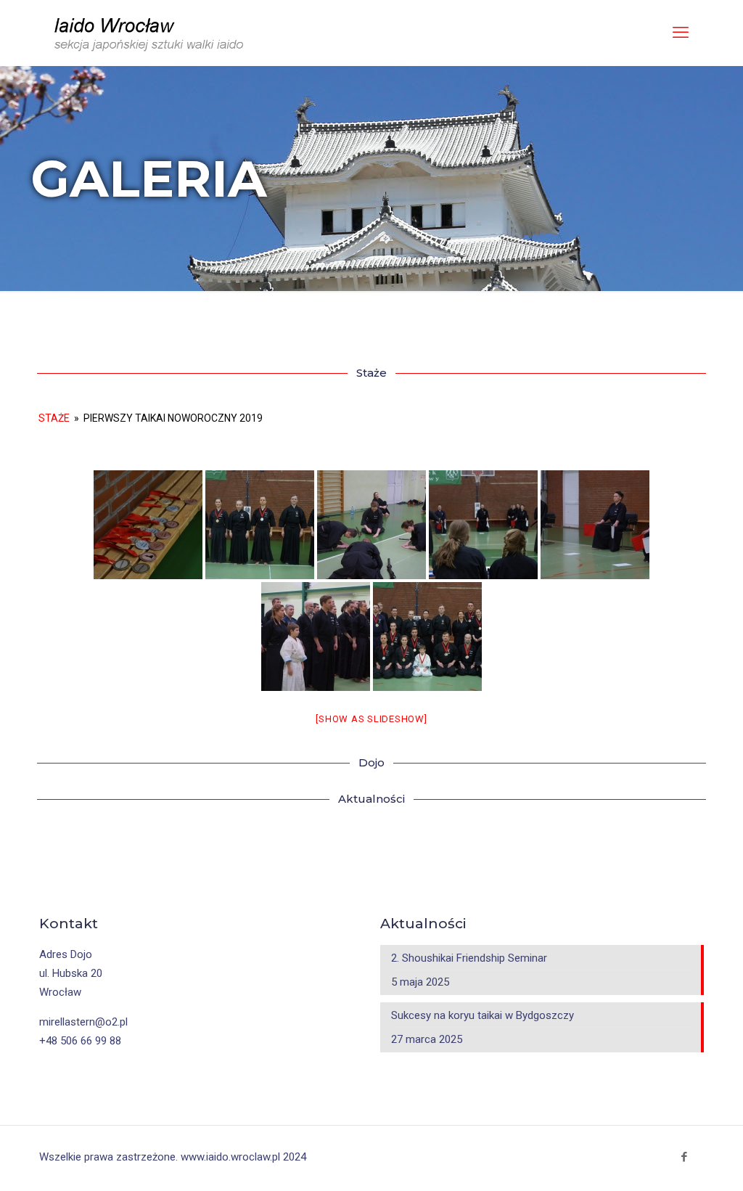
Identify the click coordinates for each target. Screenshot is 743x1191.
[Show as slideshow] (371, 718)
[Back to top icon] (683, 1167)
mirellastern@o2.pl (83, 1021)
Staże (54, 418)
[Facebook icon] (683, 1156)
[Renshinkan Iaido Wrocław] (150, 32)
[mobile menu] (680, 32)
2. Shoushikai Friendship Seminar (469, 958)
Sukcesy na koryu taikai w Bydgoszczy (482, 1015)
